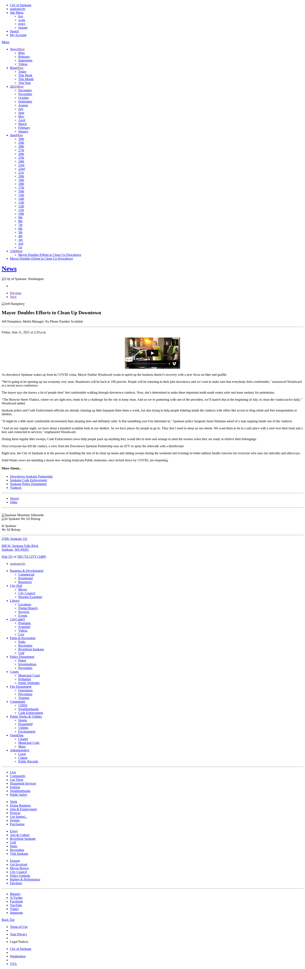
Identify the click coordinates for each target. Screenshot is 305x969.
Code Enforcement (30, 713)
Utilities (23, 728)
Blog (21, 53)
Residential (25, 578)
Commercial (26, 574)
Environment (26, 731)
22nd (21, 169)
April (21, 120)
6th (20, 228)
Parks (22, 642)
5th (20, 232)
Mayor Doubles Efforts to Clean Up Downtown (49, 255)
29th (21, 142)
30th (21, 139)
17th (21, 187)
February (24, 127)
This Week (25, 75)
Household (25, 724)
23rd (21, 165)
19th (21, 180)
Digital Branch (28, 608)
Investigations (27, 664)
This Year (24, 83)
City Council (26, 593)
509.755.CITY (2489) (31, 556)
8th (20, 221)
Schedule (24, 627)
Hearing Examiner (30, 597)
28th (21, 146)
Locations (24, 604)
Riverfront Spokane (31, 649)
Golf (21, 653)
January (23, 131)
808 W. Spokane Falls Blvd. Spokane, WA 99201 (20, 547)
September (25, 101)
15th (21, 195)
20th (21, 176)
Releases (24, 56)
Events (22, 615)
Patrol (22, 660)
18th (21, 183)
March (22, 124)
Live (21, 634)
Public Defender (29, 683)
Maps (22, 746)
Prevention (25, 668)
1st (20, 247)
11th (21, 210)
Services (23, 612)
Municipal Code (28, 742)
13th (21, 202)
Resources (25, 582)
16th (21, 191)
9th (20, 217)
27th (21, 150)
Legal (22, 754)
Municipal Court (29, 675)
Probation (24, 679)
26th (21, 154)
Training (23, 698)
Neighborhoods (28, 709)
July (21, 109)
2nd (20, 243)
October (23, 97)
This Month (26, 79)
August (23, 105)
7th (20, 225)
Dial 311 (7, 556)
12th (21, 206)
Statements (25, 60)
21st (21, 172)
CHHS (22, 705)
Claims (22, 757)
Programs (24, 623)
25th (21, 157)
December (25, 90)
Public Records (28, 761)
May (21, 116)
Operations (25, 690)
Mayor (22, 589)
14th (21, 198)
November (25, 94)
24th (21, 161)
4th (20, 236)
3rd (20, 240)
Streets (22, 720)
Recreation (25, 645)
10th (21, 213)
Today (22, 71)
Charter (23, 739)
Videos (22, 64)
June (21, 112)
